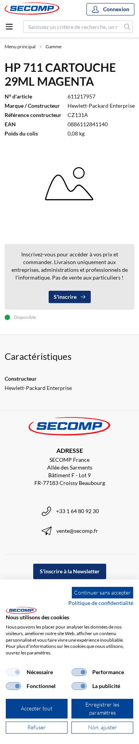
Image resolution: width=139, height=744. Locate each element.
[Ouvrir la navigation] (9, 26)
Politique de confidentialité (100, 603)
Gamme (53, 46)
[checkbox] (13, 672)
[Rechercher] (127, 26)
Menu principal (20, 46)
